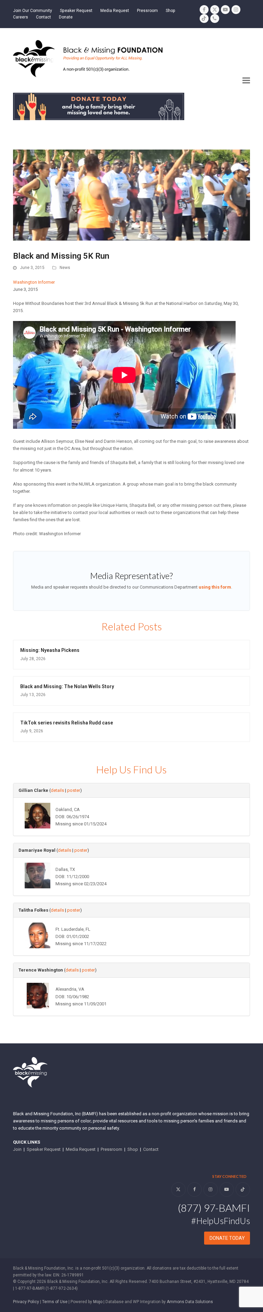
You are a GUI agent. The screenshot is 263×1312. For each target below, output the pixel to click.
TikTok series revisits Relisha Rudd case (66, 722)
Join (17, 1149)
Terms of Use (54, 1301)
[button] (246, 80)
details (57, 790)
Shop (132, 1149)
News (65, 267)
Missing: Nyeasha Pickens (49, 650)
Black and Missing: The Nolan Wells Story (67, 686)
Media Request (81, 1149)
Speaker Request (44, 1149)
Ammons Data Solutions (190, 1301)
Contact (151, 1149)
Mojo (97, 1301)
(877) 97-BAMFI (214, 1207)
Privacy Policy (26, 1301)
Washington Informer (34, 282)
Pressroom (111, 1149)
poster (73, 790)
